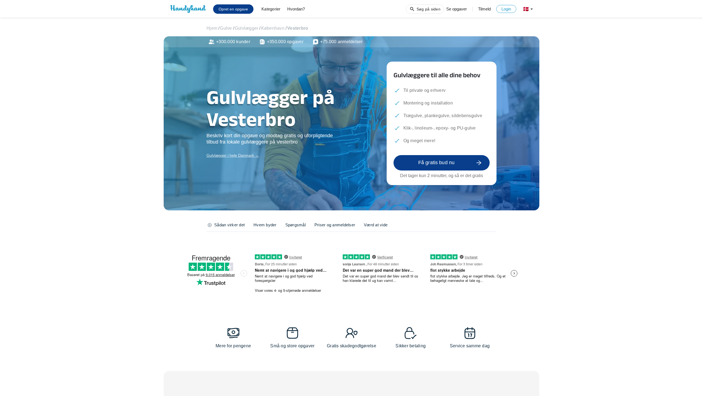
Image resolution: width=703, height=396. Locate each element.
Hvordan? (296, 9)
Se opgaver (456, 9)
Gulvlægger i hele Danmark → (233, 155)
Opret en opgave (233, 9)
